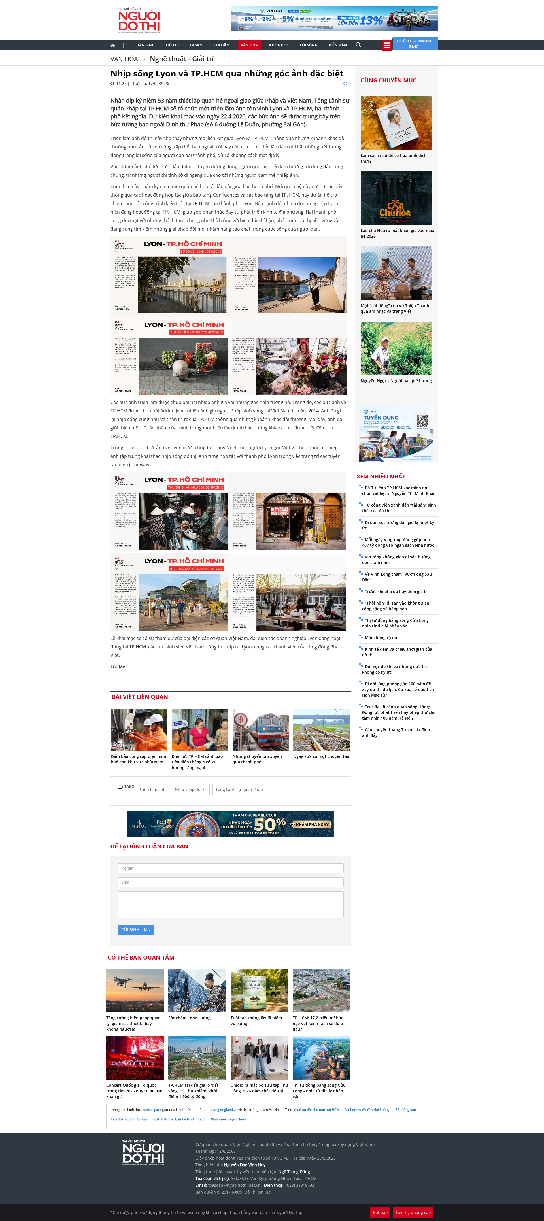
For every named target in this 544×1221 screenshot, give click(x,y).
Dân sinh (145, 45)
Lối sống (308, 45)
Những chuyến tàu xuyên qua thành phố (257, 759)
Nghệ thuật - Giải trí (181, 58)
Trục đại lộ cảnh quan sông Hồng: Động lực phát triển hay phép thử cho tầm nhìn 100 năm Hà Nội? (399, 712)
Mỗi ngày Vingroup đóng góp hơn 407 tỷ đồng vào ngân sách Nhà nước (398, 542)
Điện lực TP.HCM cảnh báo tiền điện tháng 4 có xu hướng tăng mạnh (197, 762)
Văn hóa (249, 45)
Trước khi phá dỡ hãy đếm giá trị (396, 591)
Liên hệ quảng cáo (413, 1212)
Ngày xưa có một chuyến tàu (321, 756)
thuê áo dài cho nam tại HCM (317, 1109)
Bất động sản (405, 1109)
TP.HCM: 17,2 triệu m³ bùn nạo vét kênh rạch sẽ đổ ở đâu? (318, 1023)
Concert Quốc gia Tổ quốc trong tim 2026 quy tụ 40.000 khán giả (134, 1090)
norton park (152, 1109)
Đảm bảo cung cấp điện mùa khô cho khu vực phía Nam (138, 759)
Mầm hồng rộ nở (381, 637)
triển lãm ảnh (153, 789)
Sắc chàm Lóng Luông (189, 1017)
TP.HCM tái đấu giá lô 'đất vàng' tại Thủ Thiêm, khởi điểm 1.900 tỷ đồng (193, 1090)
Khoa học (279, 45)
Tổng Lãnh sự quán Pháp (239, 789)
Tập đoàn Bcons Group (129, 1119)
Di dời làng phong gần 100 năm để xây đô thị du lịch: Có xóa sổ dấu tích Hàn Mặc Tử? (398, 689)
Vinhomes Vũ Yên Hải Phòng (367, 1109)
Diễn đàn (338, 45)
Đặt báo (380, 1212)
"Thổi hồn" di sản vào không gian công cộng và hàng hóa (395, 605)
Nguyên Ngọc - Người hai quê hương (396, 380)
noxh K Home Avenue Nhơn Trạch (178, 1119)
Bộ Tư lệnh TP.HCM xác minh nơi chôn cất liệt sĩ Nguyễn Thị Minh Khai (398, 490)
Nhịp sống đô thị (191, 789)
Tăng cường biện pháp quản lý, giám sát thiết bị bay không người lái (133, 1023)
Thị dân (222, 45)
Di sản (196, 45)
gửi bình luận (136, 929)
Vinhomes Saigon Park (228, 1119)
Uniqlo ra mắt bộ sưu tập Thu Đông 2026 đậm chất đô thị (259, 1088)
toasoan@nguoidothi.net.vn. (235, 1185)
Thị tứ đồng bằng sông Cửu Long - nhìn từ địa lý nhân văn (319, 1090)
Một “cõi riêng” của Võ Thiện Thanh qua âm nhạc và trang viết (395, 308)
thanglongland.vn (223, 1109)
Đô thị (172, 45)
